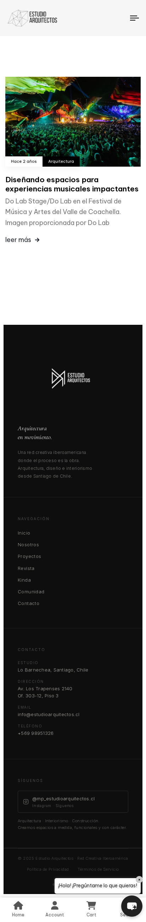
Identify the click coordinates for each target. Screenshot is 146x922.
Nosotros (28, 544)
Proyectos (29, 556)
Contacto (28, 603)
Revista (26, 568)
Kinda (24, 580)
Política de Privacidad (48, 869)
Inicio (24, 533)
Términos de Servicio (98, 869)
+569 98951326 (36, 733)
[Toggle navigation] (117, 18)
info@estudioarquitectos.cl (49, 714)
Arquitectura (61, 161)
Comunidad (31, 591)
